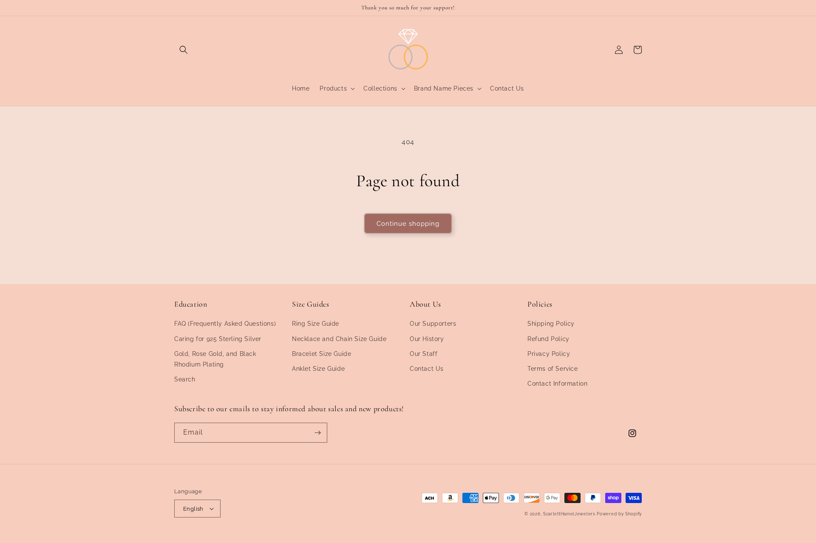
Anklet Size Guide (318, 368)
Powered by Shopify (619, 514)
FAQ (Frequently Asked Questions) (225, 323)
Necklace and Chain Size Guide (339, 338)
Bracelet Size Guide (321, 353)
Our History (427, 338)
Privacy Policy (548, 353)
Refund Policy (548, 338)
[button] (183, 49)
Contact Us (427, 368)
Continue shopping (408, 223)
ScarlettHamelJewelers (569, 514)
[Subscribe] (317, 433)
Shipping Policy (551, 323)
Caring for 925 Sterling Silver (217, 338)
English (193, 509)
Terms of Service (552, 368)
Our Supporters (433, 323)
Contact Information (557, 383)
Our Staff (423, 353)
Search (185, 379)
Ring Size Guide (315, 323)
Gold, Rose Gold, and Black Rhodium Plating (215, 359)
